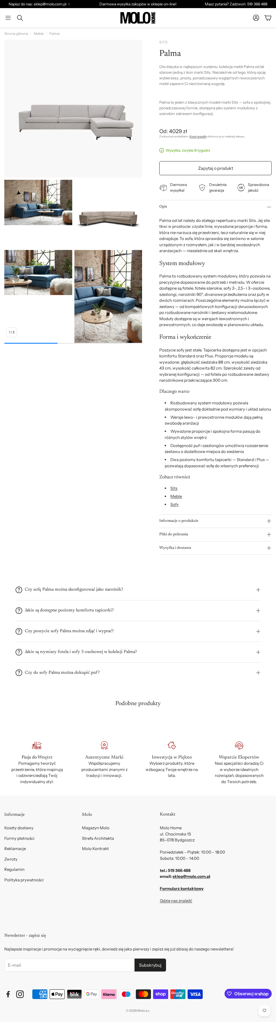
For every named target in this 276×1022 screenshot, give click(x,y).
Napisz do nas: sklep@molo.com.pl (37, 4)
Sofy (174, 504)
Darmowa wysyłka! (178, 187)
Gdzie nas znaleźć (176, 900)
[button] (8, 18)
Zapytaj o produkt (215, 168)
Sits (173, 488)
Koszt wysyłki (197, 136)
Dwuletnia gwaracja (217, 187)
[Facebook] (8, 994)
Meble (39, 33)
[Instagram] (20, 994)
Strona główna (16, 33)
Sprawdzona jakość (258, 187)
